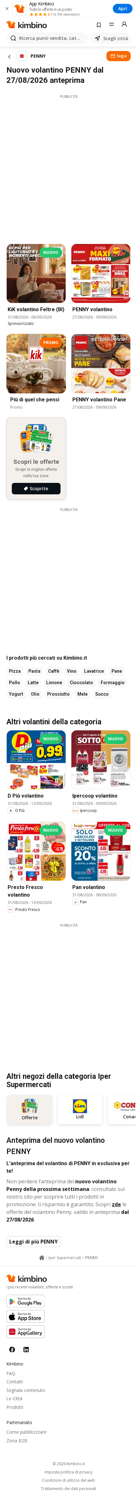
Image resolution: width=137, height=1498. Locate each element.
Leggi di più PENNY (33, 1241)
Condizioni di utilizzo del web (68, 1480)
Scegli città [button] (115, 38)
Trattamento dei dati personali (68, 1488)
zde (116, 1204)
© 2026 (69, 1463)
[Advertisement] (68, 167)
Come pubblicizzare (26, 1432)
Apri (122, 8)
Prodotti (14, 1407)
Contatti (14, 1382)
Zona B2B (16, 1440)
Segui (122, 56)
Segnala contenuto (25, 1390)
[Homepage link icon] (41, 1257)
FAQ (10, 1373)
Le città (14, 1398)
